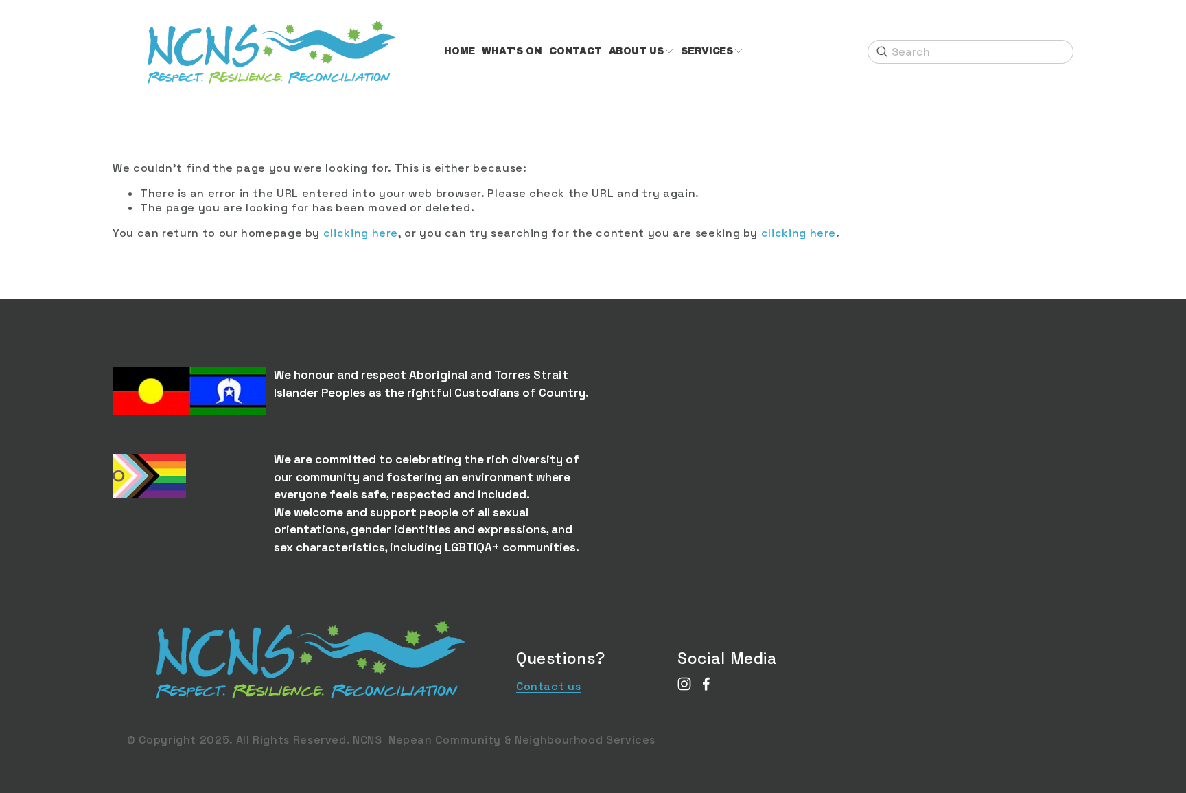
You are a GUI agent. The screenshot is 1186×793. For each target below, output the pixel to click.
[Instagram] (684, 684)
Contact (575, 51)
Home (459, 51)
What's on (512, 51)
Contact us (548, 686)
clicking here (360, 233)
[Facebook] (706, 684)
